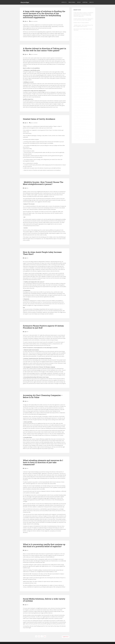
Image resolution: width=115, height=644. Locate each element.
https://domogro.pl (88, 137)
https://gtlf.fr (86, 110)
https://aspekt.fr (85, 82)
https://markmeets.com (79, 36)
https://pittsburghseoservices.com (81, 112)
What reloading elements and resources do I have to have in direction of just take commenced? (43, 462)
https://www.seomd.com (87, 124)
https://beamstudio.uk (78, 83)
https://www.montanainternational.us (82, 79)
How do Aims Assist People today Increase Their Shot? (42, 253)
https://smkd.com (80, 137)
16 (44, 636)
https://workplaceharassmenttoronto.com (83, 99)
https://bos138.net (77, 49)
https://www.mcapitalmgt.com (80, 132)
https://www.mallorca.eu (87, 49)
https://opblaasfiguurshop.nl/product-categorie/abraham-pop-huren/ (82, 63)
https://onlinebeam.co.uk (79, 129)
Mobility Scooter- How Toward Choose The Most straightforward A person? (43, 183)
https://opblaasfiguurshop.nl (80, 77)
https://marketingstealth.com (80, 126)
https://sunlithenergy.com (82, 123)
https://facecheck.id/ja (78, 110)
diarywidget (25, 2)
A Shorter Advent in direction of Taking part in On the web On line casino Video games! (44, 49)
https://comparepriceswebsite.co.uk (81, 39)
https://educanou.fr (78, 80)
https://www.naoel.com (79, 41)
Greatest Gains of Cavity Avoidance (39, 119)
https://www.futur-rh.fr (78, 113)
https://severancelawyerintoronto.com (82, 102)
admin (27, 21)
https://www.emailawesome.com (81, 90)
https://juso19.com (78, 91)
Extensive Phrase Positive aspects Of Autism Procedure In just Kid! (43, 327)
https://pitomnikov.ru (86, 140)
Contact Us (63, 2)
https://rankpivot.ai (78, 82)
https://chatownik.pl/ (88, 129)
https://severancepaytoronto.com (81, 101)
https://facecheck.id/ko (79, 109)
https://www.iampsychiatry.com (80, 55)
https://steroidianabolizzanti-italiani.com (82, 94)
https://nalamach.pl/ (78, 131)
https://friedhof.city (78, 50)
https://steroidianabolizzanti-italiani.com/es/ (83, 93)
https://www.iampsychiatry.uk (80, 58)
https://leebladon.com (78, 121)
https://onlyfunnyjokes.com (79, 44)
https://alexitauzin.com (85, 97)
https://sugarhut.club (86, 80)
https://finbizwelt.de (78, 139)
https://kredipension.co (78, 53)
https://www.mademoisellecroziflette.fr (82, 85)
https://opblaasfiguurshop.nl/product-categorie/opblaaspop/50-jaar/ (83, 69)
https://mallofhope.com (79, 74)
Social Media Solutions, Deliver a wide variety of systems (44, 600)
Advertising (85, 2)
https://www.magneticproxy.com (81, 88)
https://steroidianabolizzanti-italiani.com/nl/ (83, 86)
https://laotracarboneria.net (79, 42)
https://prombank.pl (78, 115)
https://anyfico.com (78, 140)
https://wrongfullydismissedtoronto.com (82, 104)
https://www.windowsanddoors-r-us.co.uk (82, 56)
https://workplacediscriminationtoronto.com (83, 105)
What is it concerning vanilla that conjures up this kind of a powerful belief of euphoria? (44, 545)
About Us (91, 2)
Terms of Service (71, 2)
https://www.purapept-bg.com (80, 37)
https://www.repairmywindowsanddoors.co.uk (83, 75)
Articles (79, 2)
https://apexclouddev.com (83, 72)
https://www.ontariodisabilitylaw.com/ (82, 134)
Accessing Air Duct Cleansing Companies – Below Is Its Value (42, 396)
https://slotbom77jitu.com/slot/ (80, 47)
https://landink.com (78, 124)
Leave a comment (33, 21)
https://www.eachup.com (87, 139)
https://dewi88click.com (79, 45)
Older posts (65, 636)
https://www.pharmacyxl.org (80, 128)
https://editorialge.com (81, 120)
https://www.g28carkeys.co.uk (80, 60)
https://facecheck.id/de (88, 113)
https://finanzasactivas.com (79, 52)
